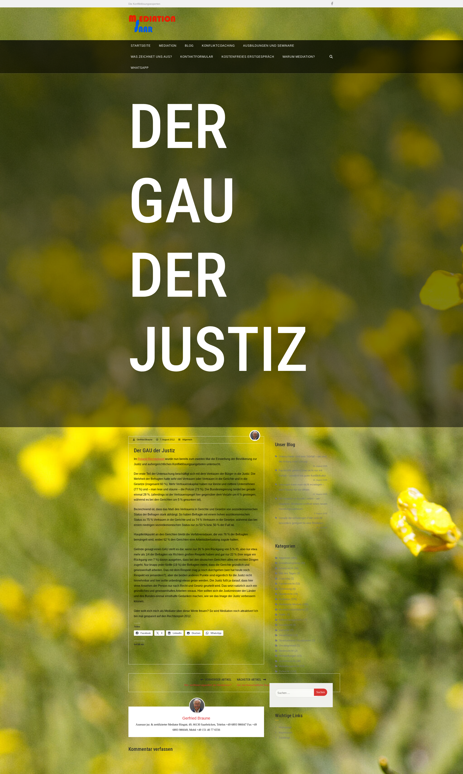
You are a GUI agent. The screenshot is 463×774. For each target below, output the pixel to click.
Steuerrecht (285, 635)
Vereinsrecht (286, 650)
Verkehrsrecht (287, 661)
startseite (284, 630)
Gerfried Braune (144, 439)
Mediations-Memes (290, 604)
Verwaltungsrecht (289, 666)
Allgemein (187, 439)
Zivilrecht (284, 671)
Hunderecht (285, 593)
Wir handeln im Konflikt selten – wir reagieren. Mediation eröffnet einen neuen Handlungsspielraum (303, 503)
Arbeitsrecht (286, 568)
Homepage (285, 726)
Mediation (284, 599)
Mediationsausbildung (291, 609)
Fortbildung (285, 588)
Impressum (285, 731)
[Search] (331, 57)
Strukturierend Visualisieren (295, 640)
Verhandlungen (287, 655)
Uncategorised (287, 645)
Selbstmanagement (290, 619)
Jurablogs (284, 736)
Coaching (284, 578)
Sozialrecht (285, 624)
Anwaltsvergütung (289, 562)
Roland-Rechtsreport (151, 458)
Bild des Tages (287, 573)
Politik (282, 614)
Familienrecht (287, 583)
